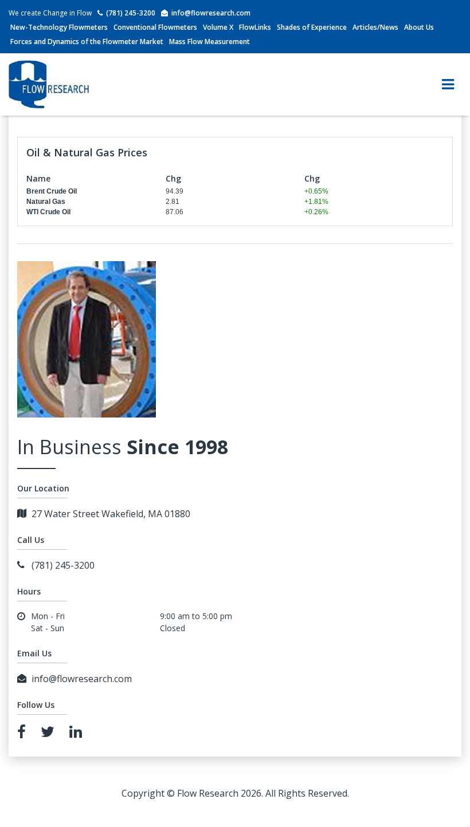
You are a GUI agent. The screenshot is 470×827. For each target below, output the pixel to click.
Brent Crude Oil (51, 191)
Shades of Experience (312, 27)
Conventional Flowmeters (155, 27)
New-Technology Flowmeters (59, 27)
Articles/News (375, 27)
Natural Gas (45, 202)
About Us (419, 27)
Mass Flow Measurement (209, 41)
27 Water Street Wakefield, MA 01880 (111, 513)
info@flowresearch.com (210, 13)
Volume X (218, 27)
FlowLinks (255, 27)
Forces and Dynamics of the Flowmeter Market (86, 41)
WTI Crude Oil (48, 212)
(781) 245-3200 (130, 13)
